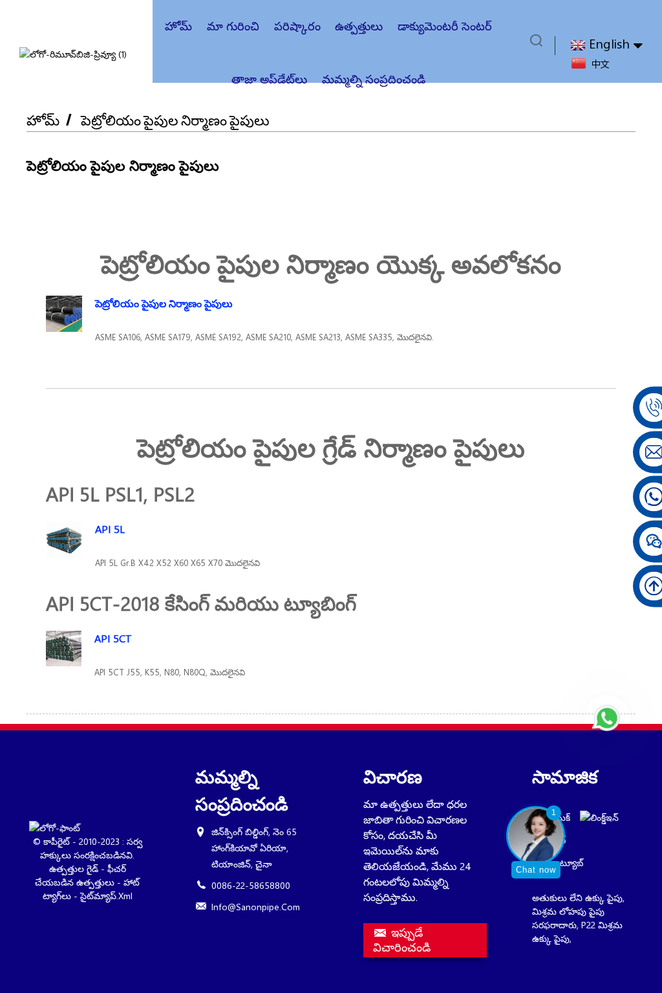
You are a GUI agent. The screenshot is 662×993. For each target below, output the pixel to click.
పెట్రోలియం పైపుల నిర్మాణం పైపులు (175, 120)
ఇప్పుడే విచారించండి (402, 939)
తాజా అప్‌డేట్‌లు (269, 79)
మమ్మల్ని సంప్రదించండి (373, 79)
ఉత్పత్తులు (359, 26)
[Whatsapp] (607, 718)
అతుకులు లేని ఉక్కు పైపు (577, 897)
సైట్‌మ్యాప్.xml (106, 895)
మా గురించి (233, 26)
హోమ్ (178, 26)
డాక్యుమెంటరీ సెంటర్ (445, 26)
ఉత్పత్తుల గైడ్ (73, 868)
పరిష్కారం (297, 26)
